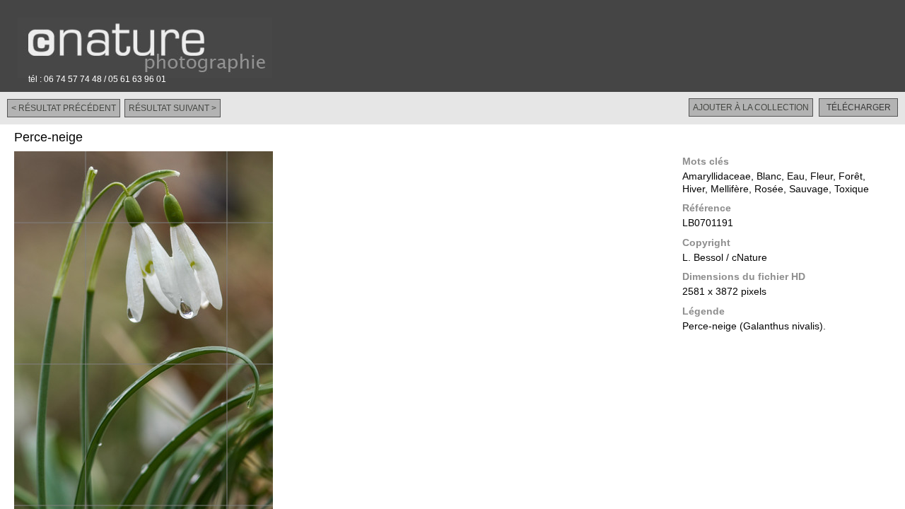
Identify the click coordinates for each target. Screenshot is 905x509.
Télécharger (859, 107)
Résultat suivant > (172, 108)
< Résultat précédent (63, 108)
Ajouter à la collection (751, 107)
